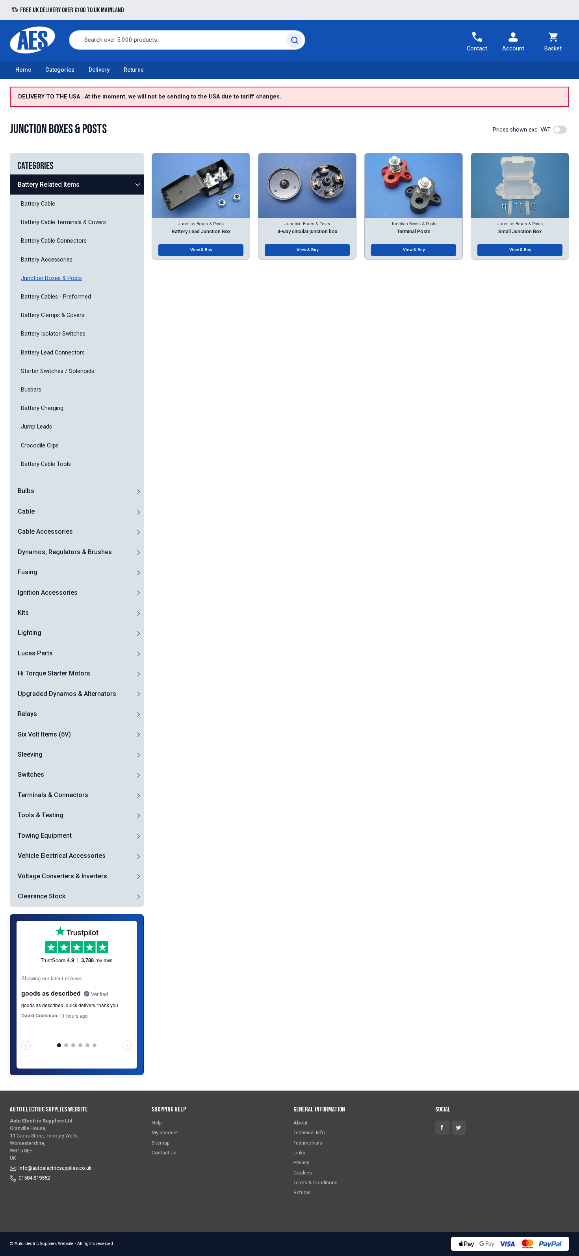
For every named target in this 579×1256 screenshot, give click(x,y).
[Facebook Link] (442, 1128)
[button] (138, 184)
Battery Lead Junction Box (201, 231)
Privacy (301, 1162)
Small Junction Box (520, 231)
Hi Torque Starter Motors (54, 673)
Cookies (302, 1173)
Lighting (29, 632)
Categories (59, 70)
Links (299, 1153)
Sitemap (161, 1143)
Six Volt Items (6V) (44, 734)
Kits (23, 612)
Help (157, 1123)
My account (165, 1132)
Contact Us (164, 1153)
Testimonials (307, 1143)
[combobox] (187, 40)
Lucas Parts (35, 653)
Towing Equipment (45, 835)
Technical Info (309, 1132)
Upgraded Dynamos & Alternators (67, 694)
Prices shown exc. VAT (522, 129)
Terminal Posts (414, 231)
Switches (31, 774)
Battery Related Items (49, 184)
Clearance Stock (41, 896)
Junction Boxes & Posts (201, 223)
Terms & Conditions (315, 1183)
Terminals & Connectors (53, 795)
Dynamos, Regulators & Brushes (65, 552)
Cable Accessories (45, 531)
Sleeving (30, 754)
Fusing (27, 572)
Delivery (99, 70)
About (300, 1123)
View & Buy (201, 249)
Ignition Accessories (48, 592)
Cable (26, 511)
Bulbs (26, 491)
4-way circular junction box (307, 231)
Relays (27, 714)
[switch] (560, 130)
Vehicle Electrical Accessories (62, 855)
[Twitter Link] (459, 1128)
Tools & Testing (40, 815)
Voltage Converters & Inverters (62, 876)
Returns (134, 70)
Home (23, 70)
